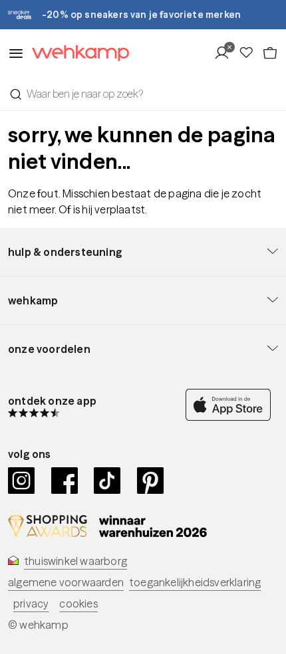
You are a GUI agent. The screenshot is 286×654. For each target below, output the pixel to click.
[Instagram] (21, 480)
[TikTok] (107, 480)
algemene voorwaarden (66, 582)
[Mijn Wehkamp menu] (226, 53)
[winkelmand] (270, 53)
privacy (31, 603)
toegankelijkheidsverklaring (195, 582)
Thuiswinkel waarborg (75, 561)
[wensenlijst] (250, 53)
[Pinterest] (150, 480)
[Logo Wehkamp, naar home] (76, 53)
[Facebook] (64, 480)
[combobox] (143, 94)
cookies (78, 603)
